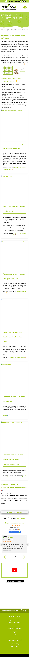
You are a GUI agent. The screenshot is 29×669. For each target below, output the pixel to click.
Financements (14, 643)
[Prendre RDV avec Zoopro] (14, 512)
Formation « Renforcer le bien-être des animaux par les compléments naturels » (13, 459)
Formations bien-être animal (14, 622)
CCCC (14, 634)
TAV (15, 632)
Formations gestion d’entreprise (14, 624)
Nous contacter (14, 648)
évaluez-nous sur (14, 532)
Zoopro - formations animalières (15, 523)
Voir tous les (14, 557)
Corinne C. (10, 537)
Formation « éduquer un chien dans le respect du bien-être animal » (13, 336)
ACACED (14, 631)
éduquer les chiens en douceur (17, 357)
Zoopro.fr (16, 655)
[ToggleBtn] (25, 7)
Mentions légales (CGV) (14, 644)
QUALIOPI (14, 636)
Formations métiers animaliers (14, 620)
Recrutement (14, 646)
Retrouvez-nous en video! (16, 581)
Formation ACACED (14, 619)
